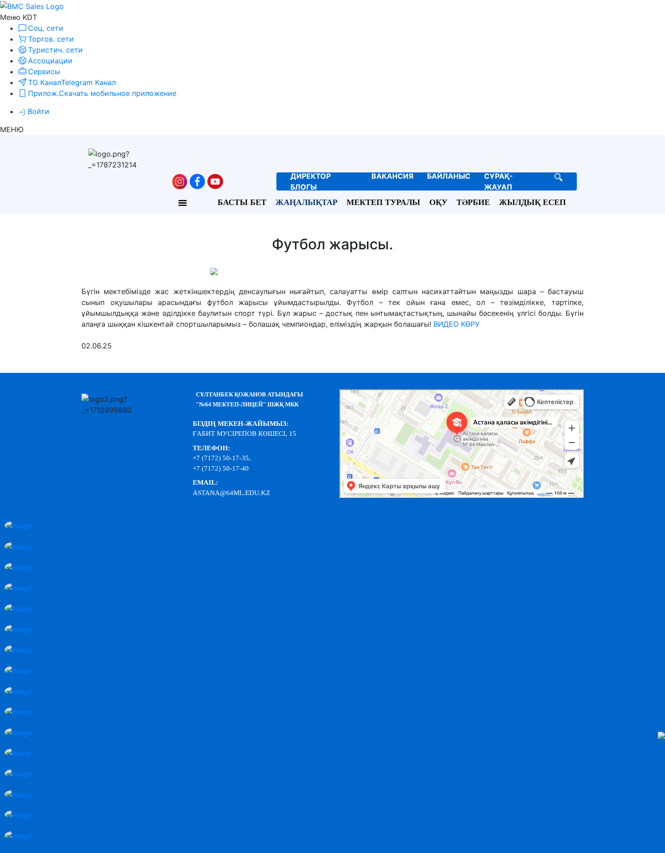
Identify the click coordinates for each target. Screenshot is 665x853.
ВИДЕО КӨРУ (456, 324)
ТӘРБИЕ (473, 202)
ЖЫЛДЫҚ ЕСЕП (532, 202)
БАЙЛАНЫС (448, 176)
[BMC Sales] (32, 5)
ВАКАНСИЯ (392, 176)
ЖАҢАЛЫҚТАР (306, 202)
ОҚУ (438, 202)
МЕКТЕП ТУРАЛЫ (383, 202)
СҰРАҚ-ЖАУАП (498, 181)
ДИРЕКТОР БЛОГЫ (310, 181)
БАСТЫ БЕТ (242, 202)
